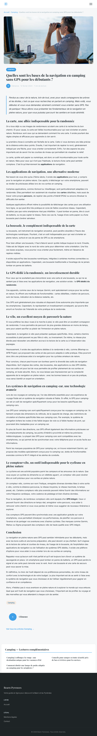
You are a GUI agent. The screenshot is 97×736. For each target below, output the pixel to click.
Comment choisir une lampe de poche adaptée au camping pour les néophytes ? (26, 666)
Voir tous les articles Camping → (20, 629)
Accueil (6, 12)
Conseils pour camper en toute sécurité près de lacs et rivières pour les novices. (70, 658)
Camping (14, 12)
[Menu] (90, 4)
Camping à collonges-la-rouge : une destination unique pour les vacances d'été (24, 658)
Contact (7, 721)
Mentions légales (10, 717)
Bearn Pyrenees (13, 687)
